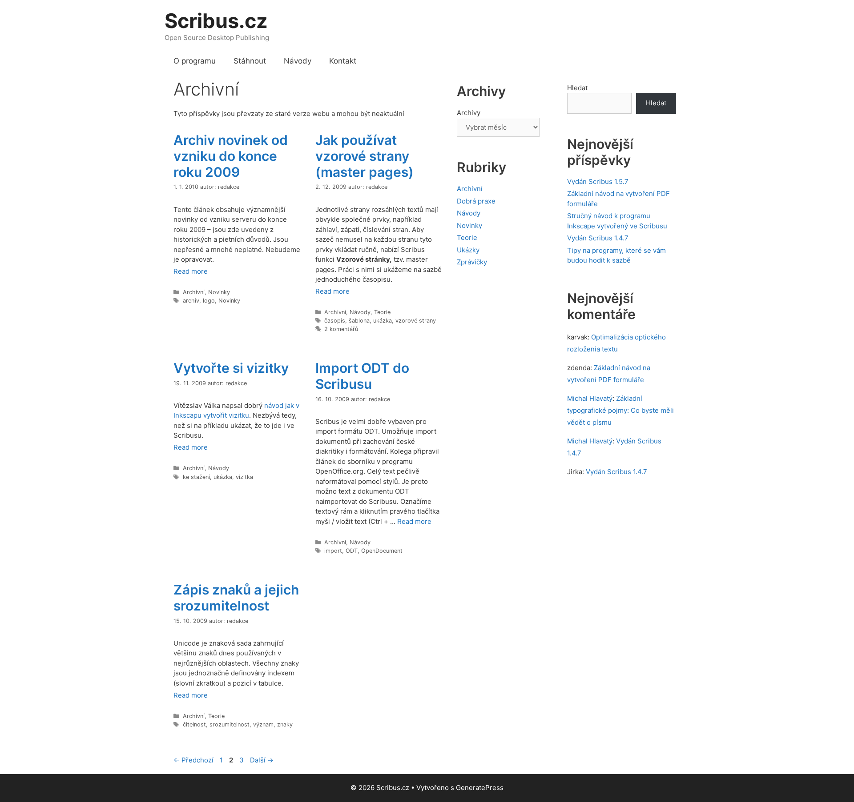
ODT (352, 550)
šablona (359, 320)
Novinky (219, 292)
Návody (297, 60)
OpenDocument (382, 550)
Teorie (382, 312)
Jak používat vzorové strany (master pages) (364, 156)
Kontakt (342, 60)
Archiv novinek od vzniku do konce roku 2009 (230, 156)
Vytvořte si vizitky (231, 368)
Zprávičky (472, 262)
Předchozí (193, 760)
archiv (191, 300)
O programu (194, 60)
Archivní (194, 292)
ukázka (382, 320)
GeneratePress (480, 787)
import (333, 550)
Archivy (468, 112)
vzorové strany (415, 320)
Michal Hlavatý (589, 398)
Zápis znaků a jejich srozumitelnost (236, 598)
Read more (190, 271)
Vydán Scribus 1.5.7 (597, 181)
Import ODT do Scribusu (362, 376)
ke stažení (196, 477)
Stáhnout (250, 60)
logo (209, 300)
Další (262, 760)
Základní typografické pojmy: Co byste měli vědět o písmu (620, 410)
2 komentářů (341, 329)
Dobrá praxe (476, 201)
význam (263, 724)
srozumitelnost (229, 724)
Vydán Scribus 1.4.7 (597, 238)
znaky (285, 724)
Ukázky (468, 250)
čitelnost (194, 724)
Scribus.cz (216, 20)
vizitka (244, 477)
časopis (334, 320)
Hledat (577, 88)
